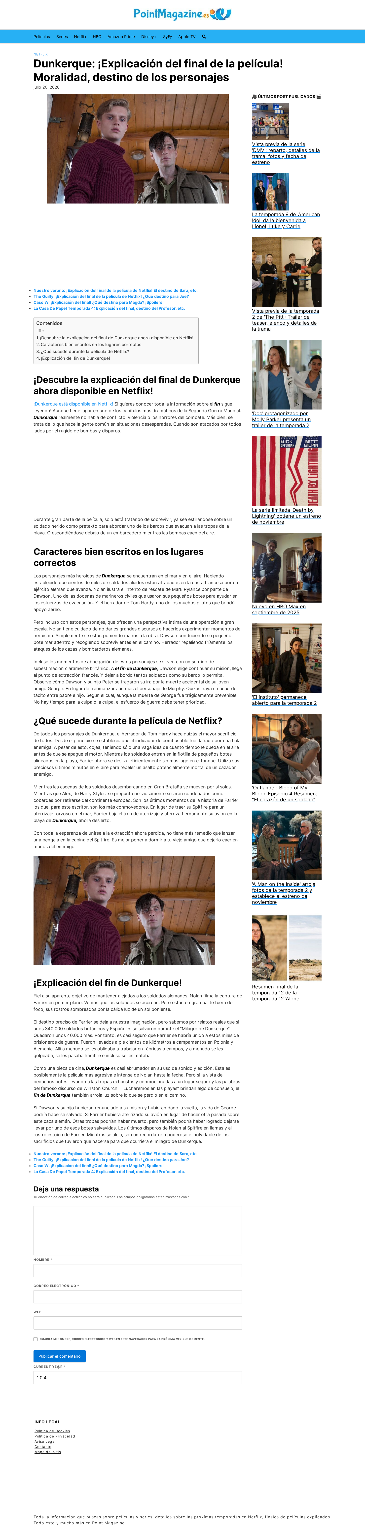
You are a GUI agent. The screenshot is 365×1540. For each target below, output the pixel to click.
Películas (42, 36)
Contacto (43, 1446)
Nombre (43, 1260)
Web (38, 1312)
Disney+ (149, 36)
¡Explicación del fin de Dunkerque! (75, 358)
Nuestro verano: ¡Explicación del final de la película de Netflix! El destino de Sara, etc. (116, 290)
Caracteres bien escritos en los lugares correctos (91, 344)
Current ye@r (50, 1367)
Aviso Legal (45, 1441)
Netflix (80, 36)
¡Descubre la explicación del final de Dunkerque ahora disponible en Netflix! (116, 337)
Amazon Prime (121, 36)
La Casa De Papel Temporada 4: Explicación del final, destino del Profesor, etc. (109, 308)
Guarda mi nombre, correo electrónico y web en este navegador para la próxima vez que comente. (122, 1339)
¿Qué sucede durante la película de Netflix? (85, 351)
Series (62, 36)
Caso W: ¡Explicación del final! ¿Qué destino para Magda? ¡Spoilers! (99, 302)
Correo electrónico (56, 1286)
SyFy (167, 36)
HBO (97, 36)
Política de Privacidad (55, 1436)
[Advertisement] (138, 246)
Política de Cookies (52, 1431)
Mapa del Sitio (48, 1452)
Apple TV (187, 36)
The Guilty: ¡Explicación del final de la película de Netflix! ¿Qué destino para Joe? (111, 296)
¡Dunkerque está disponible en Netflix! (73, 404)
